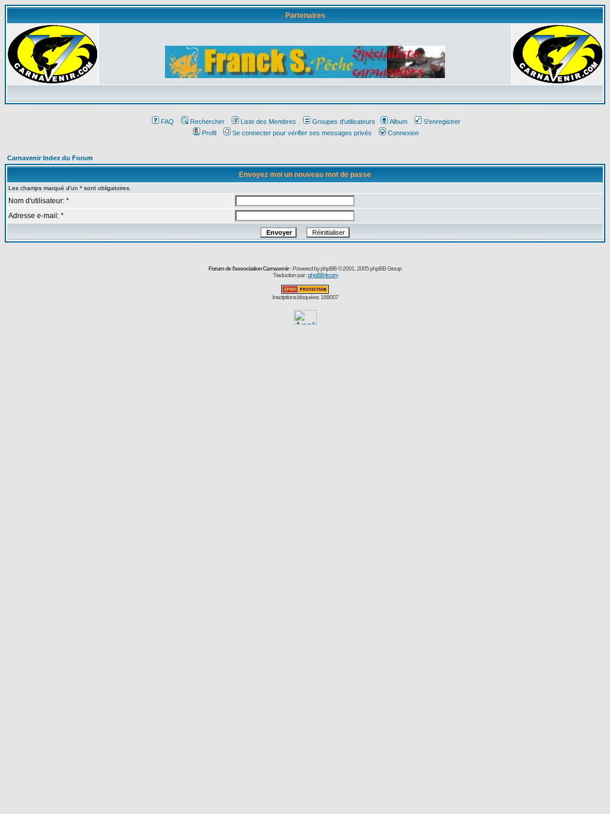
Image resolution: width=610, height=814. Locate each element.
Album (398, 121)
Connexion (403, 132)
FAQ (167, 121)
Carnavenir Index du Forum (50, 157)
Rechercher (207, 121)
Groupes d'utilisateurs (343, 121)
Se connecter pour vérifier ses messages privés (302, 132)
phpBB (328, 268)
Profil (209, 132)
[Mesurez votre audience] (305, 321)
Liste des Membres (268, 121)
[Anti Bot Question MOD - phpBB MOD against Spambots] (305, 291)
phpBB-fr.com (323, 275)
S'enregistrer (442, 121)
